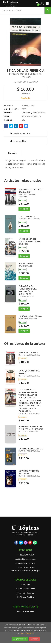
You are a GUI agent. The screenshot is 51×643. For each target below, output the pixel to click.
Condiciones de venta (25, 588)
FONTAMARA (28, 105)
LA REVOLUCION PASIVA (30, 316)
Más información (27, 633)
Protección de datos (25, 593)
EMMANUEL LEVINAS (28, 352)
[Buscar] (47, 10)
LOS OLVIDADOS (26, 216)
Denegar (34, 639)
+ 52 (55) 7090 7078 (25, 555)
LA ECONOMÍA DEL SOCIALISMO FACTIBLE (29, 240)
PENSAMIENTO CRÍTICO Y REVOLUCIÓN (30, 190)
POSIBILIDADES (25, 263)
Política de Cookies (25, 597)
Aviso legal (25, 584)
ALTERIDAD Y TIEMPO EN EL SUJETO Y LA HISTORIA (30, 428)
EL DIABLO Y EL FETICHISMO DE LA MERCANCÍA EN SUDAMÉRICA (27, 290)
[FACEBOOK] (16, 543)
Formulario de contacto (25, 563)
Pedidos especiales (25, 611)
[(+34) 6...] (35, 543)
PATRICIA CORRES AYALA (25, 82)
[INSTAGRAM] (26, 543)
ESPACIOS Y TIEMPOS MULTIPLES (28, 472)
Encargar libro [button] (20, 141)
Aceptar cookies (19, 639)
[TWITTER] (21, 543)
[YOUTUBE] (30, 543)
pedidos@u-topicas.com (25, 559)
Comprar (24, 208)
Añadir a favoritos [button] (21, 133)
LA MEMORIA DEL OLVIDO (30, 449)
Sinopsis (12, 153)
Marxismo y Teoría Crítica (33, 112)
